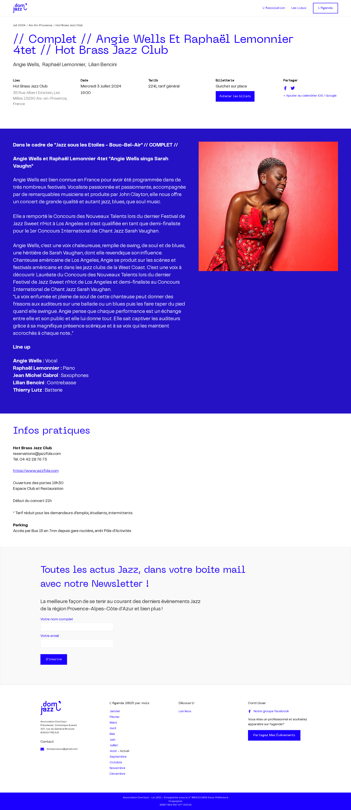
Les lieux (185, 711)
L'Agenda (325, 8)
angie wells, (26, 64)
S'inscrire (54, 659)
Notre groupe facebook (271, 711)
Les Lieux (299, 8)
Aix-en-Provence (40, 25)
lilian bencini (102, 64)
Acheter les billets (235, 96)
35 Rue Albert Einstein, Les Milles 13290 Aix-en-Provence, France (40, 98)
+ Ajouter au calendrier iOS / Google (310, 95)
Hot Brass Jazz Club (69, 25)
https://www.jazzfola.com (36, 471)
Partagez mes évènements (274, 735)
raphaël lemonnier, (64, 64)
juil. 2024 (19, 25)
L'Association (274, 8)
